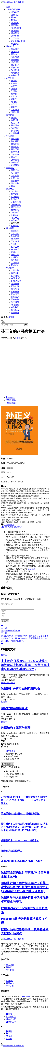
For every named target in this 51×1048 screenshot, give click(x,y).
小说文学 (10, 268)
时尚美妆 (15, 144)
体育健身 (15, 154)
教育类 (14, 107)
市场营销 (15, 57)
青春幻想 (15, 291)
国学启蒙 (15, 183)
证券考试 (15, 212)
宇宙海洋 (15, 249)
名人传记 (15, 123)
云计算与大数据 (18, 41)
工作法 (7, 524)
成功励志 (10, 115)
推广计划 (10, 986)
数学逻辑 (15, 236)
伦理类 (14, 91)
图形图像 (15, 25)
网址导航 (10, 970)
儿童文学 (15, 178)
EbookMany (25, 996)
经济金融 (15, 67)
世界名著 (15, 270)
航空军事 (15, 260)
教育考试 (10, 189)
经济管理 (10, 46)
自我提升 (15, 120)
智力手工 (15, 186)
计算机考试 (16, 202)
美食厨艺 (15, 141)
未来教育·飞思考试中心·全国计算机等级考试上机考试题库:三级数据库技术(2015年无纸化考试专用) (25, 665)
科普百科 (15, 231)
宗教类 (14, 99)
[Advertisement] (25, 368)
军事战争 (15, 299)
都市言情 (15, 289)
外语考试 (15, 199)
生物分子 (15, 244)
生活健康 (10, 136)
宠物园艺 (15, 165)
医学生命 (15, 247)
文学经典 (15, 276)
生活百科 (15, 233)
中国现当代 (16, 278)
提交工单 (32, 569)
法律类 (14, 104)
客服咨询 (10, 983)
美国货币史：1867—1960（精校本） (20, 840)
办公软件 (15, 23)
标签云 (9, 967)
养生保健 (15, 149)
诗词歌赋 (15, 305)
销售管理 (15, 75)
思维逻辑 (15, 125)
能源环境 (15, 252)
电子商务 (15, 60)
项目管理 (15, 70)
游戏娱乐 (15, 162)
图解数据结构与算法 (14, 708)
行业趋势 (15, 44)
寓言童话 (15, 310)
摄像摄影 (15, 31)
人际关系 (15, 133)
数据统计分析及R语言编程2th (20, 688)
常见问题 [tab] (12, 400)
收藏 (11, 527)
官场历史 (15, 297)
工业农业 (15, 262)
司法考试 (15, 218)
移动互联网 (16, 28)
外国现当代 (16, 281)
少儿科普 (15, 175)
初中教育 (15, 194)
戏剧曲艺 (15, 307)
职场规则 (15, 131)
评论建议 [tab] (12, 403)
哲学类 (14, 94)
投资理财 (15, 62)
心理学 (14, 81)
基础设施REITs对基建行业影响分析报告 (22, 861)
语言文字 (15, 112)
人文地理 (15, 110)
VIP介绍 (9, 981)
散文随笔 (15, 302)
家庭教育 (15, 181)
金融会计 (15, 215)
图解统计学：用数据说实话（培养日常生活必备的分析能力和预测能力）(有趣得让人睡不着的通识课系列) (25, 887)
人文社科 (10, 78)
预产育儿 (15, 146)
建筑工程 (15, 255)
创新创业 (15, 49)
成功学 (14, 118)
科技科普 (10, 228)
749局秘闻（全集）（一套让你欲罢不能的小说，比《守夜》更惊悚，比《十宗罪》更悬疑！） (24, 800)
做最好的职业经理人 (11, 850)
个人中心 (10, 965)
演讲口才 (15, 128)
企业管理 (15, 52)
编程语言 (15, 15)
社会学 (14, 83)
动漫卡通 (15, 313)
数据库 (14, 20)
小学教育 (15, 191)
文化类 (14, 96)
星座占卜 (15, 157)
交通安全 (15, 257)
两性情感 (15, 139)
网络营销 (15, 33)
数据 (12, 524)
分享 (5, 527)
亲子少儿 (10, 168)
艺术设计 (15, 265)
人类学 (14, 86)
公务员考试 (16, 204)
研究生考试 (16, 207)
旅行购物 (15, 160)
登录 (12, 317)
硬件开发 (15, 36)
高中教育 (15, 197)
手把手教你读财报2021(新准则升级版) (20, 813)
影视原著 (15, 273)
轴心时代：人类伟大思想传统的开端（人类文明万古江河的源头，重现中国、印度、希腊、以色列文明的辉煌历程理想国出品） (24, 827)
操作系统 (15, 12)
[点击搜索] (26, 324)
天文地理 (15, 241)
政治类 (14, 102)
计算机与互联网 (13, 9)
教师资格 (15, 210)
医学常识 (15, 152)
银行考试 (15, 220)
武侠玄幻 (15, 286)
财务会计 (15, 65)
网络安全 (15, 17)
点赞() (19, 527)
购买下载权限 (8, 764)
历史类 (14, 89)
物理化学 (15, 239)
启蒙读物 (15, 170)
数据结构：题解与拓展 (16, 727)
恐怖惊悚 (15, 294)
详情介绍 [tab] (11, 397)
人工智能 (15, 38)
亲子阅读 (15, 173)
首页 (8, 7)
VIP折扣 (11, 751)
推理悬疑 (15, 284)
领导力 (14, 54)
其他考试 (15, 226)
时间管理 (15, 73)
